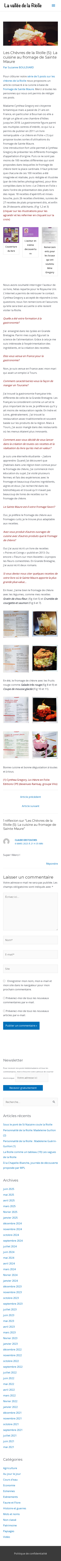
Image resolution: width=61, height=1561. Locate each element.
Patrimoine (10, 1525)
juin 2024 (8, 1252)
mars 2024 (9, 1269)
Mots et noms (11, 1514)
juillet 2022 (10, 1372)
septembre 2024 (13, 1240)
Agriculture (10, 1468)
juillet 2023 (10, 1309)
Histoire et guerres (14, 1508)
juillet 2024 (10, 1246)
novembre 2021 (12, 1418)
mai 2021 (8, 1447)
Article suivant (30, 806)
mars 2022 (9, 1395)
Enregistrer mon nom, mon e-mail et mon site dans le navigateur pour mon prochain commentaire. (27, 985)
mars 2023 (9, 1332)
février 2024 (10, 1275)
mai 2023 (8, 1321)
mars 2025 (9, 1206)
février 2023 (10, 1338)
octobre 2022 (11, 1361)
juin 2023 (8, 1315)
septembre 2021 (13, 1430)
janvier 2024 (10, 1280)
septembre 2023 (13, 1303)
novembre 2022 (12, 1355)
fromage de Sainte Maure (18, 89)
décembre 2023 (12, 1286)
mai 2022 (8, 1384)
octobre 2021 (11, 1424)
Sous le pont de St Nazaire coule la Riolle (27, 1124)
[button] (11, 240)
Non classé (9, 1520)
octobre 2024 (11, 1235)
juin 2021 (8, 1441)
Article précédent (30, 797)
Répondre (52, 863)
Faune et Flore (11, 1502)
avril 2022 (9, 1389)
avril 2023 (9, 1326)
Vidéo (6, 1537)
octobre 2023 (11, 1298)
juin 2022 (8, 1378)
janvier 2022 (10, 1407)
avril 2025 (9, 1200)
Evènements (10, 1497)
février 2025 (10, 1212)
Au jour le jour (12, 1474)
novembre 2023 (12, 1292)
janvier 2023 (10, 1343)
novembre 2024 (12, 1229)
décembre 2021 (12, 1412)
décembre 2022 (12, 1349)
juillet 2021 (10, 1435)
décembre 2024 (12, 1223)
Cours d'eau (10, 1479)
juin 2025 (8, 1189)
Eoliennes (9, 1491)
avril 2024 (9, 1263)
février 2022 (10, 1401)
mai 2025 (8, 1194)
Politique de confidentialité (30, 1553)
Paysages (8, 1531)
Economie (9, 1485)
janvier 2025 (10, 1217)
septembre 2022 (13, 1366)
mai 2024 (8, 1257)
